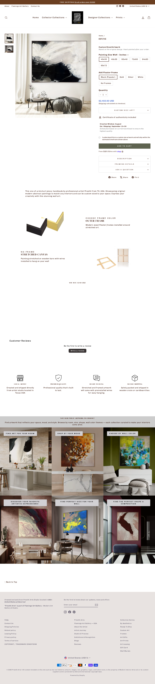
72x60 (135, 59)
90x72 (104, 65)
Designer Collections (99, 17)
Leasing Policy (10, 634)
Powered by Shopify (77, 675)
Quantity (103, 90)
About (7, 6)
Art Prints (124, 641)
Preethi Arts (79, 620)
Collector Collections (53, 17)
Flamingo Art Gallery (20, 6)
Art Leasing (125, 644)
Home (36, 17)
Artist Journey (80, 630)
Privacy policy (10, 637)
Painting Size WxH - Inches (114, 55)
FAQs (7, 620)
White (140, 77)
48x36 (114, 59)
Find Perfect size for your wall (76, 503)
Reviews (77, 644)
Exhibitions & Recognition (84, 637)
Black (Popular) (108, 77)
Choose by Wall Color (122, 433)
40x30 (104, 59)
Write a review (77, 351)
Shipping (102, 103)
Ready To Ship (126, 627)
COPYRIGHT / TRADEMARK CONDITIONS (21, 644)
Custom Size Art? (124, 110)
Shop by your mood (69, 433)
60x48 (125, 59)
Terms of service (11, 641)
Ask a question (125, 169)
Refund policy (10, 630)
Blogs (76, 641)
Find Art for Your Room (20, 433)
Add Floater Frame (108, 72)
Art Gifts (123, 637)
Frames (123, 634)
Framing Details (124, 164)
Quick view (21, 313)
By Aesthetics (125, 623)
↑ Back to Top (11, 582)
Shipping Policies (12, 627)
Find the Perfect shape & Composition (128, 503)
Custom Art (124, 630)
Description (124, 158)
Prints (119, 17)
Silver (131, 77)
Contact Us (35, 6)
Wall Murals (125, 651)
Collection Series (127, 620)
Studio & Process (81, 634)
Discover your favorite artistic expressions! (25, 503)
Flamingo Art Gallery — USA (85, 623)
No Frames (106, 83)
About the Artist (80, 627)
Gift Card (124, 647)
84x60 (145, 59)
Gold (122, 77)
